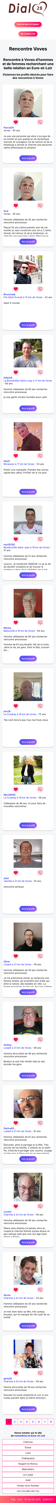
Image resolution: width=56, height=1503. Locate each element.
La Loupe (28, 1474)
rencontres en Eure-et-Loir (29, 1435)
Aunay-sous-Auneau (28, 1485)
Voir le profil (28, 158)
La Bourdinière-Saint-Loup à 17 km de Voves (28, 380)
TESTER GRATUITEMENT (28, 24)
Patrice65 (9, 1128)
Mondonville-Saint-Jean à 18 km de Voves (26, 547)
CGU (20, 1499)
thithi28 (8, 377)
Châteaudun (28, 1458)
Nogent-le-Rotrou (28, 1463)
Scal (6, 210)
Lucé (28, 1452)
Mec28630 (9, 794)
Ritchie (7, 627)
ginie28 (8, 1378)
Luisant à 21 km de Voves (17, 964)
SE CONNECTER (28, 34)
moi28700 (9, 544)
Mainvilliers (28, 1469)
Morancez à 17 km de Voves (19, 464)
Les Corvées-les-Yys (28, 1491)
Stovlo (7, 1295)
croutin (7, 1211)
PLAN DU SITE (33, 1499)
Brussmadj (9, 294)
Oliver (7, 961)
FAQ (13, 1499)
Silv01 (7, 461)
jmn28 (7, 711)
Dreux (28, 1447)
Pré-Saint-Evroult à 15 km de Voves (23, 297)
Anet (28, 1480)
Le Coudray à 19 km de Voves (20, 714)
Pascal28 (9, 127)
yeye (6, 878)
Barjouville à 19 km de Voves (19, 630)
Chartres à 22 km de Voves (18, 1214)
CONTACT (48, 1499)
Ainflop (7, 1044)
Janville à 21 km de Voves (18, 881)
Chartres (28, 1442)
